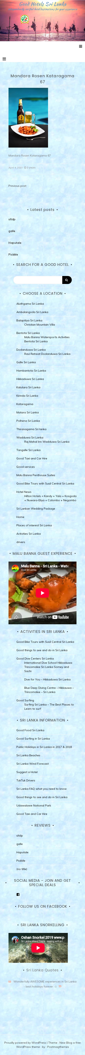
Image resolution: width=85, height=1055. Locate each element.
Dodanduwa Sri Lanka (31, 349)
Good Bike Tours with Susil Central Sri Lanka (45, 483)
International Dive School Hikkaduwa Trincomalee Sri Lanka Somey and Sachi (48, 667)
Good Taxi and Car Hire (31, 458)
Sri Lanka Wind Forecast (32, 763)
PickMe (13, 254)
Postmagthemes (58, 1047)
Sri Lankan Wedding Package (35, 508)
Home (20, 517)
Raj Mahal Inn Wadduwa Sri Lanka (46, 441)
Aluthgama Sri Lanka (30, 303)
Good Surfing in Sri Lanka (33, 738)
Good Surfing (25, 700)
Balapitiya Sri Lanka (29, 320)
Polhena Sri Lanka (28, 421)
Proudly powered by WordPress (25, 1042)
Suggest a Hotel (27, 772)
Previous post (17, 186)
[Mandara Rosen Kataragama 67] (28, 117)
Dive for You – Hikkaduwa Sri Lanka (47, 679)
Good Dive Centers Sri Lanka (35, 658)
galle (11, 231)
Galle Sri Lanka (26, 362)
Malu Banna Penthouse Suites (35, 475)
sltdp (12, 219)
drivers (20, 542)
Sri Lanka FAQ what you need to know (41, 789)
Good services (25, 467)
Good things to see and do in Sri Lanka (41, 650)
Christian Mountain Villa (39, 324)
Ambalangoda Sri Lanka (32, 312)
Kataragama (24, 404)
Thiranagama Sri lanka (31, 429)
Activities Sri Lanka (28, 533)
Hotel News (23, 492)
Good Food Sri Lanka (30, 730)
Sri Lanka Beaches (28, 755)
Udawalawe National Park (33, 805)
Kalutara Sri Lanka (28, 387)
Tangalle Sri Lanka (28, 450)
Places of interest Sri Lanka (34, 525)
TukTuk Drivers (25, 780)
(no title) (21, 869)
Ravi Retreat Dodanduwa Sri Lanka (47, 354)
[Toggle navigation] (4, 59)
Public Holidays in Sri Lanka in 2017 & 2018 (44, 747)
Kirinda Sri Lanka (27, 395)
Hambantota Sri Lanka (31, 370)
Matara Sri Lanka (27, 412)
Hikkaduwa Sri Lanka (30, 379)
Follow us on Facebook (42, 906)
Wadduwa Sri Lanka (29, 437)
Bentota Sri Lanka (28, 333)
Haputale (14, 243)
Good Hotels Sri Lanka (42, 4)
